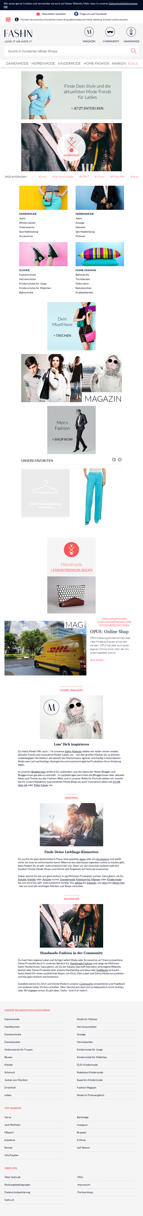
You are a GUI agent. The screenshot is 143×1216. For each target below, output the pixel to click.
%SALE (133, 63)
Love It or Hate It (18, 41)
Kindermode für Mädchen (92, 1057)
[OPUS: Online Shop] (45, 648)
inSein (8, 1095)
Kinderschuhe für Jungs (33, 283)
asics (105, 882)
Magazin (89, 41)
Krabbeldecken (84, 292)
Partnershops (85, 1192)
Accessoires (26, 236)
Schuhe (24, 270)
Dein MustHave (62, 326)
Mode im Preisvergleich (90, 1095)
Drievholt (10, 1087)
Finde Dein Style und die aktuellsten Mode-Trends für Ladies (87, 96)
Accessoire (102, 859)
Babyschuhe (26, 292)
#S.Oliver (100, 176)
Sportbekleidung (28, 231)
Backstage (82, 1117)
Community (86, 983)
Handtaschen (12, 1026)
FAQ (80, 1177)
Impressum (83, 1184)
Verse (7, 1117)
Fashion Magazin (86, 1087)
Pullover (80, 236)
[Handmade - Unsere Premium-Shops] (71, 147)
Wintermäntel (27, 222)
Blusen (8, 1057)
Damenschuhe (27, 274)
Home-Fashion (96, 63)
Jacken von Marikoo (16, 1079)
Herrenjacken (85, 1041)
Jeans (22, 218)
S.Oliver (81, 1139)
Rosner (8, 1147)
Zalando (91, 882)
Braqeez (81, 1132)
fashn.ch (9, 1199)
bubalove (9, 1139)
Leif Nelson (83, 1147)
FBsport (9, 1132)
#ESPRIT (84, 176)
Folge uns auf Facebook (93, 13)
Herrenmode (43, 63)
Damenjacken (12, 1041)
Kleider (31, 879)
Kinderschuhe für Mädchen (35, 287)
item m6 (22, 785)
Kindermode (69, 63)
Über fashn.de (12, 1177)
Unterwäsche (26, 227)
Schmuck (9, 1072)
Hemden (80, 227)
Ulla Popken (11, 1155)
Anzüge (80, 222)
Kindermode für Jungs (90, 1049)
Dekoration (82, 283)
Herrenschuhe (27, 279)
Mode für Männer (87, 1019)
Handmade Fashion (81, 963)
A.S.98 (116, 781)
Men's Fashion (62, 430)
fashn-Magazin (73, 751)
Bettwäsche (82, 274)
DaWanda (102, 970)
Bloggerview (38, 771)
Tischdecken (83, 279)
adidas (78, 882)
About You (118, 882)
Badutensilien (83, 287)
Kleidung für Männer (88, 879)
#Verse (135, 176)
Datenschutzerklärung (17, 1192)
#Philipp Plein (117, 176)
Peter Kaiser (41, 785)
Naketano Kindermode (90, 1072)
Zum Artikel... (97, 660)
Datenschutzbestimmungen (123, 3)
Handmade (71, 567)
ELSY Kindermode (87, 1064)
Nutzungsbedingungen (17, 1184)
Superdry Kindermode (90, 1079)
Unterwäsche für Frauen (18, 1049)
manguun (82, 1124)
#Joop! (43, 176)
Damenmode (17, 63)
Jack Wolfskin (12, 1124)
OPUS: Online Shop (109, 631)
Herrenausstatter (87, 1026)
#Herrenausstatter (63, 176)
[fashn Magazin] (71, 378)
